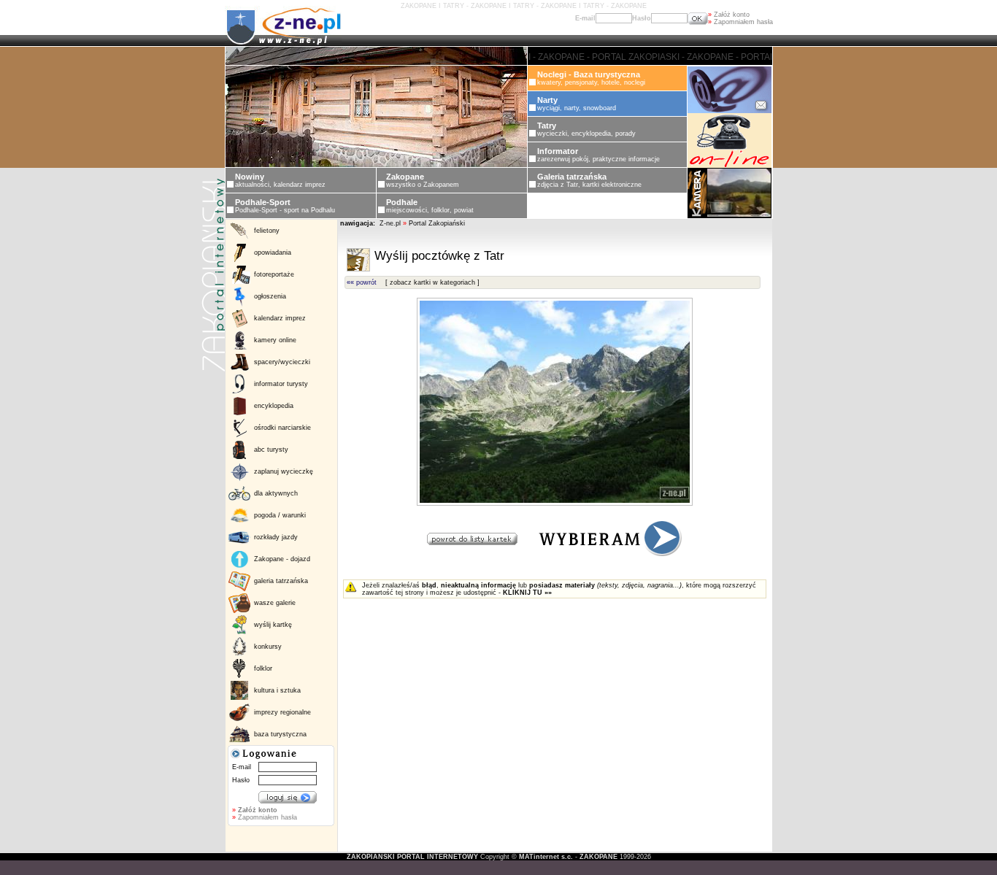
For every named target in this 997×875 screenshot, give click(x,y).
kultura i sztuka (277, 690)
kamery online (275, 340)
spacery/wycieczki (282, 362)
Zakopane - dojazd (282, 559)
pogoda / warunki (280, 515)
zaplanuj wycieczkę (283, 471)
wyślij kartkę (273, 624)
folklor (263, 668)
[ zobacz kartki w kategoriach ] (432, 282)
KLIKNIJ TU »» (527, 592)
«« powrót (362, 282)
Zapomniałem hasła (740, 22)
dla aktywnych (276, 493)
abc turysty (271, 449)
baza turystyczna (280, 734)
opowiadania (272, 252)
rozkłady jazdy (276, 537)
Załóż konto (729, 14)
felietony (267, 230)
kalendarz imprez (280, 318)
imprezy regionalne (282, 712)
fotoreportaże (274, 274)
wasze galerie (275, 602)
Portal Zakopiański (437, 223)
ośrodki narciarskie (282, 427)
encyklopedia (273, 405)
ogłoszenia (270, 296)
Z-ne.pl (391, 223)
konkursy (268, 646)
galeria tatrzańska (281, 581)
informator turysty (281, 384)
